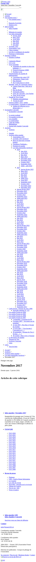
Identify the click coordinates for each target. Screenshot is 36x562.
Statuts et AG (13, 25)
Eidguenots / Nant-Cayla (20, 79)
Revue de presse (10, 473)
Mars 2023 (20, 205)
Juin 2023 (20, 200)
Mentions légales (23, 555)
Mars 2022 (20, 224)
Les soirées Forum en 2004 (17, 312)
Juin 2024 (24, 151)
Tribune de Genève (15, 486)
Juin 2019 (20, 272)
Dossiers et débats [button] (10, 55)
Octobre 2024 (25, 162)
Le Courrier (12, 481)
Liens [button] (7, 345)
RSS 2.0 (18, 557)
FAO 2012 (12, 458)
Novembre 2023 (22, 193)
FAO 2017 (12, 449)
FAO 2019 (12, 446)
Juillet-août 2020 (22, 252)
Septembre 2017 (22, 307)
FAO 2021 (12, 442)
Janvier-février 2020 (23, 261)
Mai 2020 (20, 256)
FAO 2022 (12, 440)
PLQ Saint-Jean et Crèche (21, 83)
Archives (11, 130)
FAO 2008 (12, 466)
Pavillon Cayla (17, 72)
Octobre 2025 (25, 184)
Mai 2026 (16, 41)
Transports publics (18, 92)
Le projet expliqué (14, 115)
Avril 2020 (20, 258)
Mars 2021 (20, 242)
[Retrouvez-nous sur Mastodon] (2, 10)
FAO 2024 (12, 437)
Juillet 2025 (24, 178)
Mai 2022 (20, 220)
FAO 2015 (12, 453)
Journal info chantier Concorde (18, 126)
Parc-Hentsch (17, 81)
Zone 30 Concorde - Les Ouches (23, 93)
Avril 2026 (16, 39)
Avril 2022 (20, 222)
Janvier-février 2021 (23, 243)
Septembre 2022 (22, 214)
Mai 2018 (20, 292)
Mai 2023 (20, 202)
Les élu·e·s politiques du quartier (19, 52)
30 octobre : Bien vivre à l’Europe (23, 336)
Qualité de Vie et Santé (16, 97)
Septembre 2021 (22, 233)
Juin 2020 (20, 254)
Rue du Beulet (17, 90)
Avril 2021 (20, 240)
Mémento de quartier (15, 32)
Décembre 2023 (22, 191)
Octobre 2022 (21, 213)
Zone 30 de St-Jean (19, 95)
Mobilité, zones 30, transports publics (20, 84)
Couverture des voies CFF (21, 77)
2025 (18, 167)
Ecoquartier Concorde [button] (12, 110)
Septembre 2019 (22, 269)
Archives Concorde (15, 341)
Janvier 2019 (21, 280)
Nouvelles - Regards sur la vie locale (20, 484)
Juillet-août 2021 (22, 234)
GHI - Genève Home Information (19, 479)
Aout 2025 (24, 180)
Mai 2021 (20, 238)
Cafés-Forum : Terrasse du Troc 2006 (20, 308)
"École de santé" (18, 101)
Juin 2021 (20, 236)
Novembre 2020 (22, 247)
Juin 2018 (20, 290)
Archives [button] (7, 128)
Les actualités (13, 119)
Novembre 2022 (22, 211)
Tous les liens (13, 346)
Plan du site (13, 555)
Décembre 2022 (22, 209)
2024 (18, 149)
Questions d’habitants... (20, 144)
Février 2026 (17, 36)
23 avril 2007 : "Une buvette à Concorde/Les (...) (22, 329)
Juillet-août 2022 (22, 216)
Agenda (7, 16)
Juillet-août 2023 (22, 198)
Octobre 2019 (21, 267)
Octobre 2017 (21, 305)
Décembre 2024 (26, 158)
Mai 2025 (24, 175)
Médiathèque (13, 124)
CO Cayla (12, 63)
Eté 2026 (15, 45)
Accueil (7, 350)
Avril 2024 (24, 153)
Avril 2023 (20, 204)
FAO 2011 (12, 460)
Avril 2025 (24, 173)
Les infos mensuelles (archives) (22, 148)
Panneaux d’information (16, 54)
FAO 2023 (12, 438)
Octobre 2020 (21, 249)
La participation (14, 120)
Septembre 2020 (22, 251)
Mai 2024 (24, 155)
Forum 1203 (5, 3)
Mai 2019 (20, 274)
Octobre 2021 (21, 231)
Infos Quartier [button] (9, 27)
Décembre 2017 (22, 301)
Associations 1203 (14, 48)
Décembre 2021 (22, 227)
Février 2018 (21, 298)
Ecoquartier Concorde (16, 111)
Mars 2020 (20, 260)
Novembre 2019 (22, 265)
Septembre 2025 (26, 182)
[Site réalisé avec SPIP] (3, 560)
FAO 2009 (12, 464)
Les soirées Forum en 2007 (17, 318)
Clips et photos (13, 50)
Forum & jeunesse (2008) (21, 70)
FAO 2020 (12, 444)
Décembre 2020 (22, 245)
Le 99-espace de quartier (16, 337)
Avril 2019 (20, 276)
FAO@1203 (9, 429)
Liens (10, 343)
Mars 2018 (20, 296)
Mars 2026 (16, 37)
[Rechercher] (20, 7)
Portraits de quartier (19, 146)
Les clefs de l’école (15, 483)
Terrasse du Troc (14, 339)
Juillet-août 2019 (22, 271)
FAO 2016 (12, 451)
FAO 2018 (12, 448)
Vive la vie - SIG (14, 488)
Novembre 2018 (22, 283)
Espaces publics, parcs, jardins (18, 102)
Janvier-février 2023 (23, 207)
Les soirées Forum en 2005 (17, 314)
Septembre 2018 (22, 287)
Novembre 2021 (22, 229)
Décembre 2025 (26, 187)
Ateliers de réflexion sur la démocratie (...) (21, 107)
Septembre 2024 (26, 164)
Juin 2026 (16, 43)
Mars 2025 (24, 171)
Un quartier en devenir (16, 117)
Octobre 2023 (21, 195)
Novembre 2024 (26, 160)
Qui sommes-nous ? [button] (11, 17)
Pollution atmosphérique (20, 99)
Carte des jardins (14, 122)
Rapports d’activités (15, 23)
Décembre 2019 (22, 263)
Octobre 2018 (21, 285)
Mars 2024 (24, 157)
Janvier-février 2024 (23, 189)
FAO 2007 (12, 467)
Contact (3, 524)
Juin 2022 (20, 218)
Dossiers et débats (14, 57)
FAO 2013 (12, 457)
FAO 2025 (12, 435)
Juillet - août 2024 (26, 166)
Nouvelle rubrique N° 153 (21, 310)
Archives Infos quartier (16, 135)
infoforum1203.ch (7, 527)
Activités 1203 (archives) (21, 139)
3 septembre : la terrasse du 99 (22, 319)
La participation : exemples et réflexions (21, 104)
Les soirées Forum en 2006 (17, 316)
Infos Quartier (13, 28)
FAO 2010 (12, 462)
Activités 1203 (13, 46)
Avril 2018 (20, 294)
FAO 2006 (12, 469)
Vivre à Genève (14, 490)
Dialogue (12, 477)
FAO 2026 (12, 433)
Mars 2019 (20, 278)
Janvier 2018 (21, 299)
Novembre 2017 (22, 303)
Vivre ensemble (14, 64)
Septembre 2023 (22, 196)
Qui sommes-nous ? (15, 19)
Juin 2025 (24, 177)
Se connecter (5, 555)
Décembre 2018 (22, 281)
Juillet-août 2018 (22, 289)
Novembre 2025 (26, 186)
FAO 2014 (12, 455)
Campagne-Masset (14, 61)
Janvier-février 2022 (23, 225)
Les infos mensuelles (15, 34)
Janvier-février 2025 (27, 169)
